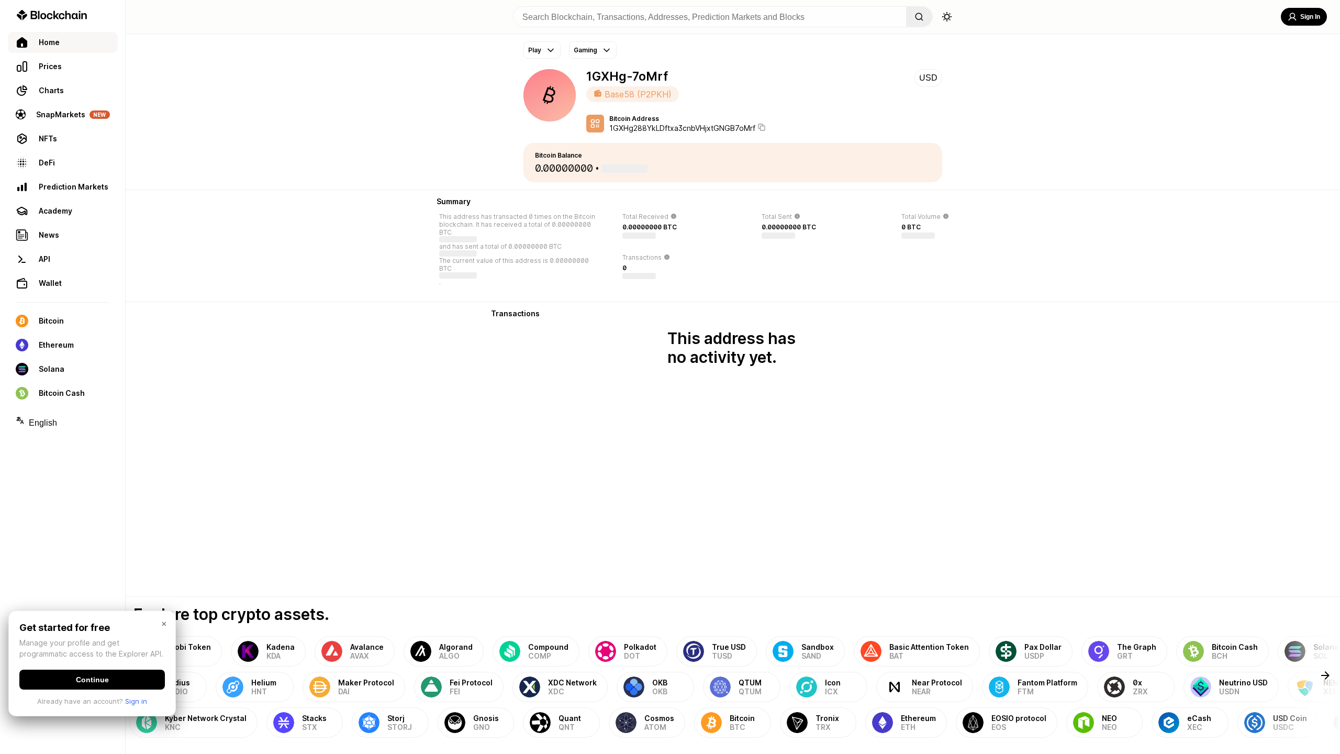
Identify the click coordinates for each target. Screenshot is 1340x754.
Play (534, 50)
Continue (92, 679)
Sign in (136, 701)
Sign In (1310, 16)
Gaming (585, 50)
